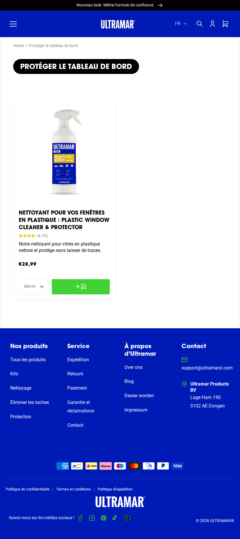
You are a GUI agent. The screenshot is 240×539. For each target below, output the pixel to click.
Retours (75, 373)
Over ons (133, 367)
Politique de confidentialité (27, 489)
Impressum (136, 410)
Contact (75, 425)
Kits (14, 373)
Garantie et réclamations (80, 407)
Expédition (78, 359)
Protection (20, 416)
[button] (13, 24)
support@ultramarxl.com (207, 368)
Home (18, 45)
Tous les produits (28, 359)
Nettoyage (20, 388)
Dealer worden (139, 395)
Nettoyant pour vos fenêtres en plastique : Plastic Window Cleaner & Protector (64, 220)
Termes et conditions (73, 489)
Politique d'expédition (115, 489)
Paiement (77, 388)
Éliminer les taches (29, 402)
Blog (129, 381)
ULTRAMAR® (222, 520)
